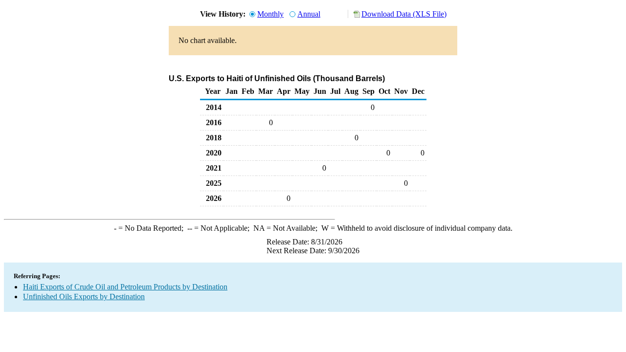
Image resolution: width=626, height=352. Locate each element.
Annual (308, 14)
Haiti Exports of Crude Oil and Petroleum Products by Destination (125, 287)
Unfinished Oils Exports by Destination (84, 296)
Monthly (270, 14)
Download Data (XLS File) (404, 14)
